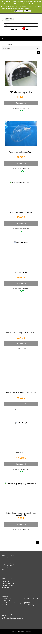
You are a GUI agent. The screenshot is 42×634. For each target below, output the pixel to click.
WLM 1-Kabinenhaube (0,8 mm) (21, 152)
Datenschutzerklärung (8, 11)
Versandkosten (7, 568)
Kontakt (4, 562)
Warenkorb (27, 29)
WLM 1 (10, 44)
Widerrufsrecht (7, 566)
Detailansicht (21, 103)
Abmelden (5, 587)
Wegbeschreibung (8, 564)
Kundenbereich (8, 579)
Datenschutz (6, 558)
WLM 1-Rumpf (21, 453)
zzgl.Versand (26, 108)
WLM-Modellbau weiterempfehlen (13, 618)
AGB (3, 570)
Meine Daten (6, 581)
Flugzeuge (4, 44)
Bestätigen (19, 11)
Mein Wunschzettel (8, 583)
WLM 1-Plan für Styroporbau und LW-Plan (21, 333)
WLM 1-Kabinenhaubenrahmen (21, 212)
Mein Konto (14, 29)
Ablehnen (27, 11)
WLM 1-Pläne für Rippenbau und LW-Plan (21, 393)
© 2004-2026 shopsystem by (21, 631)
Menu (3, 39)
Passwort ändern (7, 585)
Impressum (5, 560)
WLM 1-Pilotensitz (21, 272)
